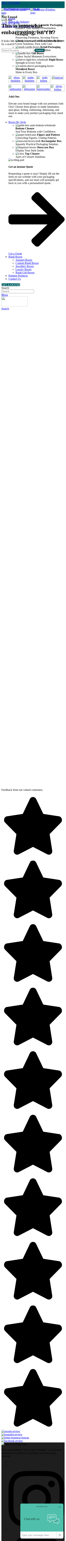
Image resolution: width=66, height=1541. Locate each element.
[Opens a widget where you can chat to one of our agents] (42, 1521)
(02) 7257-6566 (10, 2)
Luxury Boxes (23, 269)
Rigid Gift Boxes (24, 272)
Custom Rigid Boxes (27, 263)
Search (5, 287)
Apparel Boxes (23, 259)
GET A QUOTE (10, 284)
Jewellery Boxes (24, 266)
